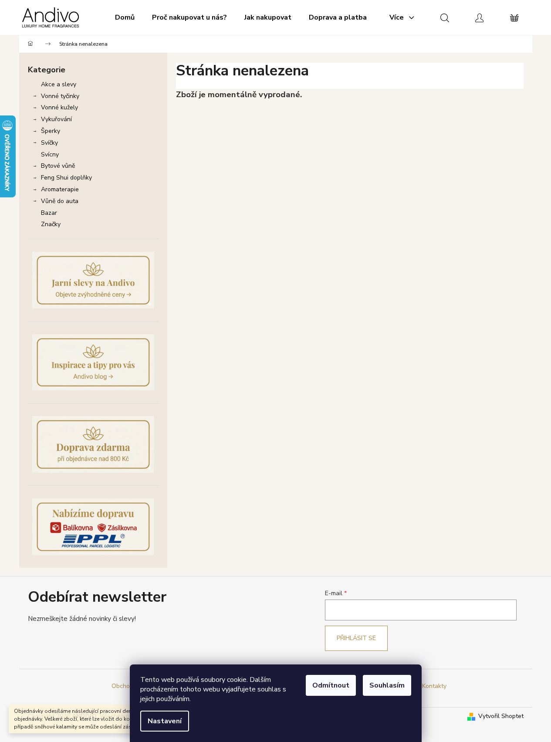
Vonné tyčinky (60, 96)
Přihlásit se (356, 638)
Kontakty (434, 686)
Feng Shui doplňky (66, 177)
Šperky (50, 131)
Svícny (50, 154)
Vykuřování (56, 119)
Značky (51, 224)
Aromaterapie (60, 189)
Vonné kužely (59, 107)
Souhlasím (387, 685)
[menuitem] (124, 17)
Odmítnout (330, 685)
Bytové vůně (58, 166)
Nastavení (165, 721)
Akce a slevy (58, 84)
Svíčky (49, 143)
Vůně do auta (59, 201)
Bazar (49, 213)
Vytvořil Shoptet (501, 716)
